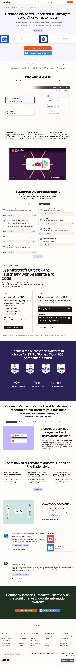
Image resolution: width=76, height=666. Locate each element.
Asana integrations (5, 645)
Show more (4, 648)
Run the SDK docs (45, 327)
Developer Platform (41, 653)
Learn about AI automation (50, 519)
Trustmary (22, 7)
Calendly (33, 638)
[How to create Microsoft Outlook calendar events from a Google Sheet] (62, 478)
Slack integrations (5, 636)
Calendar (47, 638)
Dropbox (21, 636)
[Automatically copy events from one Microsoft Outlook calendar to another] (37, 478)
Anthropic (57, 515)
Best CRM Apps (63, 640)
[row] (13, 99)
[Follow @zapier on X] (13, 654)
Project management (50, 636)
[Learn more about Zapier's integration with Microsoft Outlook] (6, 536)
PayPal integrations (6, 643)
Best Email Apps (64, 638)
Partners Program (70, 655)
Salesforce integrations (6, 638)
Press (48, 653)
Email (46, 640)
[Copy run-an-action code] (69, 318)
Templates (63, 653)
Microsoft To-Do (35, 640)
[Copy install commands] (69, 308)
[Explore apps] (51, 2)
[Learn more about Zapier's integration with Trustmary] (6, 563)
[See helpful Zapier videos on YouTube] (16, 654)
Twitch (32, 636)
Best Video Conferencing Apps (67, 636)
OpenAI (51, 515)
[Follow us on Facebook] (8, 654)
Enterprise (57, 653)
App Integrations (70, 653)
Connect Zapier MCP (12, 327)
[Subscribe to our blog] (18, 654)
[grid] (13, 99)
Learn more (18, 545)
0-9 (13, 628)
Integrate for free (38, 48)
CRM (46, 643)
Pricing (31, 653)
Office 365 (21, 645)
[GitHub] (48, 2)
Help (26, 545)
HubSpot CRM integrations (7, 640)
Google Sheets (22, 638)
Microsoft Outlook (12, 7)
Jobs (52, 653)
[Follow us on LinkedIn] (10, 654)
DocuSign (21, 640)
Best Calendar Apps (64, 645)
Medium (33, 645)
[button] (38, 53)
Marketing (47, 645)
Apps (4, 7)
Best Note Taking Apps (65, 643)
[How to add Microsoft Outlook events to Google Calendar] (13, 478)
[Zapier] (7, 2)
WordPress (21, 643)
